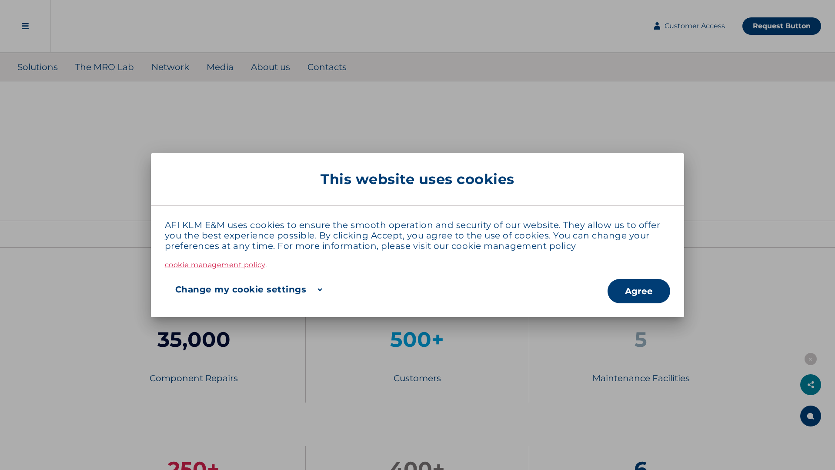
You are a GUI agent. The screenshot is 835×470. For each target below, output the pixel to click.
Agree (639, 291)
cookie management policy (513, 246)
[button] (386, 289)
